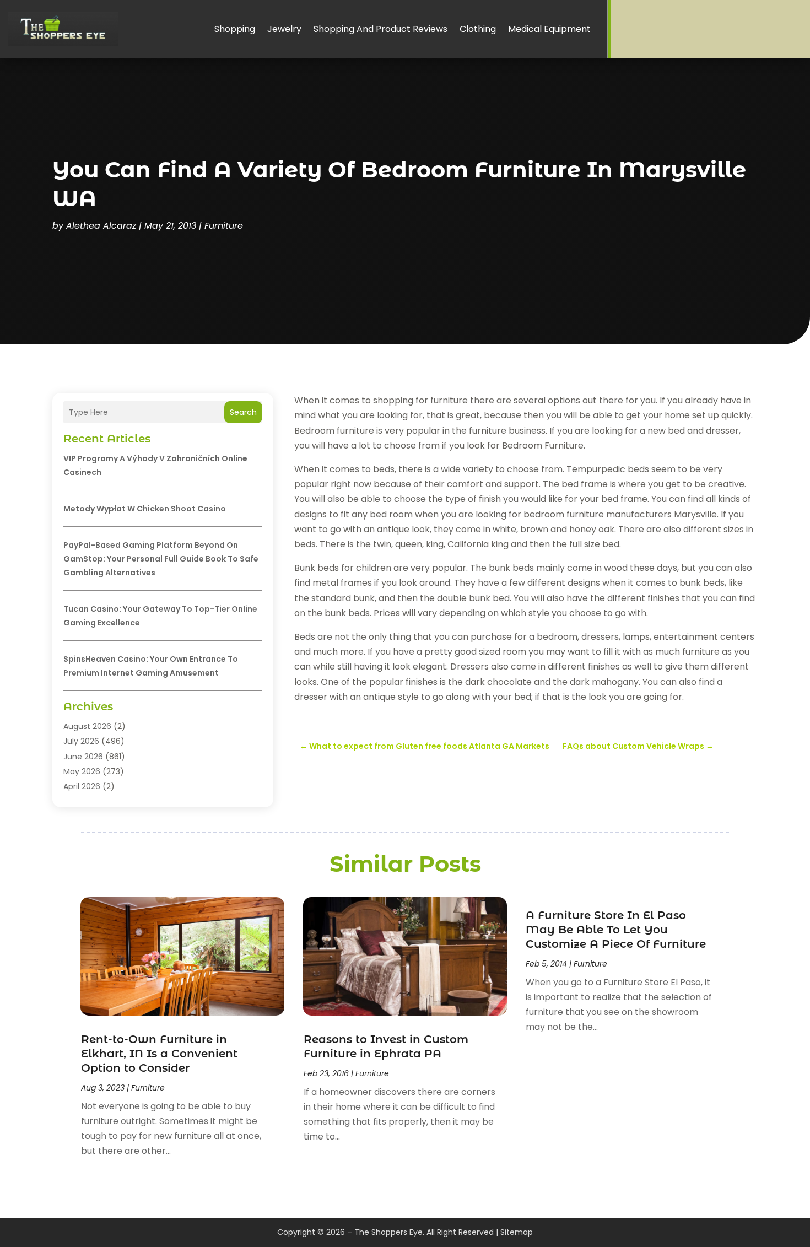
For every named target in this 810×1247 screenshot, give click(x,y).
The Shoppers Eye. (389, 1232)
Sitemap (516, 1232)
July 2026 (81, 741)
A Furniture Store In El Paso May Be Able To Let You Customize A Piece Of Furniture (616, 930)
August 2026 (87, 726)
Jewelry (284, 29)
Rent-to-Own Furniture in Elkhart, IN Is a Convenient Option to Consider (159, 1054)
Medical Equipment (549, 29)
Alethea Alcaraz (101, 225)
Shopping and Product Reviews (380, 29)
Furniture (223, 225)
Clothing (478, 29)
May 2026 (81, 771)
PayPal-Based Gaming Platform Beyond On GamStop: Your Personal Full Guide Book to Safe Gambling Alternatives (160, 558)
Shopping (234, 29)
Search (243, 412)
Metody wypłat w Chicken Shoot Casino (144, 508)
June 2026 (83, 756)
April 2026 (81, 786)
